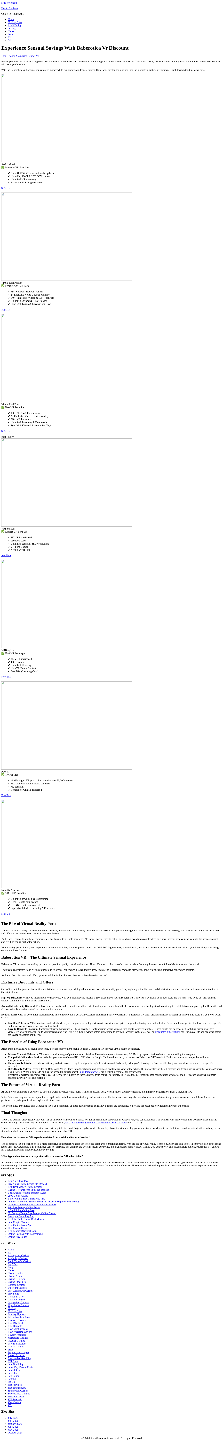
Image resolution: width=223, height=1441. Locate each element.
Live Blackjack (16, 1323)
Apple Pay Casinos (18, 1258)
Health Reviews (9, 8)
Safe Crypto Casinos (18, 1222)
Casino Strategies (17, 1281)
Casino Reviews (16, 1279)
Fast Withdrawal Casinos (20, 1290)
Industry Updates (16, 1314)
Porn (10, 34)
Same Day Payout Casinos (21, 1367)
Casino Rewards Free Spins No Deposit (28, 1189)
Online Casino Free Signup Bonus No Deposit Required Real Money (43, 1201)
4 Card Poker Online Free (21, 1210)
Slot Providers (15, 1384)
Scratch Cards (15, 1370)
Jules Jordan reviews (89, 1072)
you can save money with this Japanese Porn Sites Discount (96, 1122)
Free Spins (13, 1293)
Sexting (12, 28)
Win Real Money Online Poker (24, 1207)
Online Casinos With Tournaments (25, 1233)
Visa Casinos (14, 1402)
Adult (11, 1249)
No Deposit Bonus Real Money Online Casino (32, 1213)
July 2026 (13, 1418)
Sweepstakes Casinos (19, 1393)
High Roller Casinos (18, 1305)
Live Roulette (15, 1326)
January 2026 (15, 1423)
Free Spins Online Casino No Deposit (27, 1184)
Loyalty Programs (17, 1334)
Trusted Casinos (16, 1396)
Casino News (15, 1276)
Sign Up (5, 188)
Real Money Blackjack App (22, 1231)
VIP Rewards (15, 1399)
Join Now (6, 555)
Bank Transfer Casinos (19, 1261)
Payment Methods (17, 1343)
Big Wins (12, 1264)
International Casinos (19, 1317)
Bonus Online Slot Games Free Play (26, 1198)
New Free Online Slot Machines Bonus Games (32, 1204)
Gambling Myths (16, 1299)
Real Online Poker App (20, 1225)
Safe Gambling (15, 1364)
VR (10, 37)
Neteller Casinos (16, 1340)
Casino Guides (15, 1273)
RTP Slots (13, 1361)
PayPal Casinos (16, 1346)
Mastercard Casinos (18, 1337)
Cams (11, 31)
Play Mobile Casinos (18, 1228)
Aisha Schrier (28, 56)
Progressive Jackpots (18, 1352)
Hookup (12, 1308)
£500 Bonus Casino (18, 1195)
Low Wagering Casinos (20, 1331)
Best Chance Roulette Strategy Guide (27, 1192)
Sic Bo (11, 1381)
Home (11, 19)
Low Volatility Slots (18, 1329)
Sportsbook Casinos (18, 1390)
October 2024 (15, 1432)
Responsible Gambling (19, 1358)
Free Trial (6, 677)
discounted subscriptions (167, 1031)
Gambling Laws (16, 1296)
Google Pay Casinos (18, 1302)
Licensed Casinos (17, 1320)
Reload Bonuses (16, 1355)
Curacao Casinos (16, 1284)
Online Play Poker (17, 1236)
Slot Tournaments (17, 1387)
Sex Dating (13, 1376)
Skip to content (9, 2)
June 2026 (13, 1420)
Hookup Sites (15, 22)
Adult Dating (14, 25)
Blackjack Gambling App (21, 1216)
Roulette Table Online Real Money (26, 1219)
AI (9, 40)
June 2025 (13, 1426)
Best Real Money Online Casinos (25, 1186)
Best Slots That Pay (18, 1181)
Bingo (11, 1267)
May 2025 (13, 1429)
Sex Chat (12, 1373)
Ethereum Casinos (17, 1287)
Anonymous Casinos (18, 1255)
